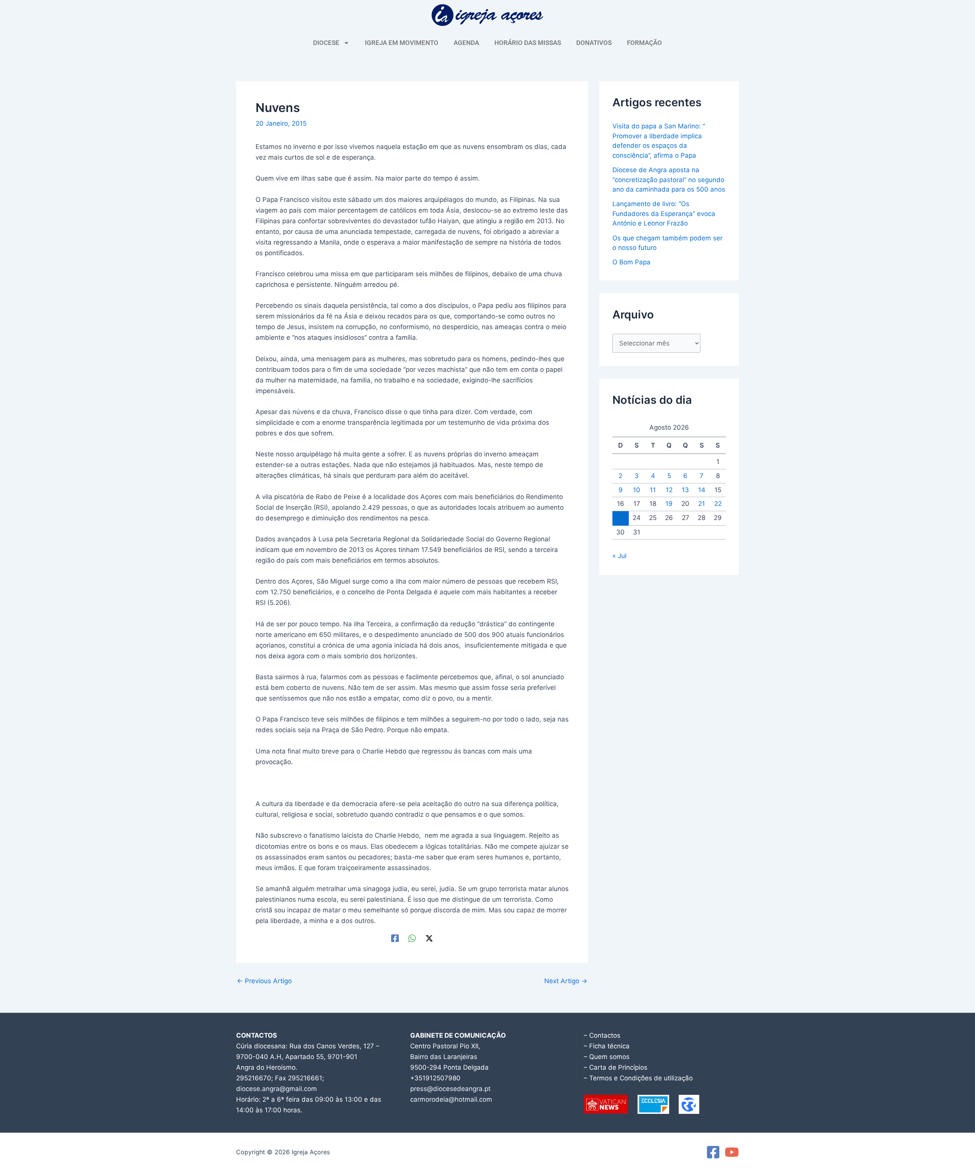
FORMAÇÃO (644, 42)
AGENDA (466, 42)
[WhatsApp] (412, 938)
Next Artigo (565, 981)
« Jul (619, 556)
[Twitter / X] (429, 938)
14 (701, 490)
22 (718, 503)
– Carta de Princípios (615, 1067)
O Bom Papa (631, 262)
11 (653, 490)
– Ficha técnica (607, 1046)
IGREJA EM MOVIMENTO (401, 42)
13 (685, 490)
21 (701, 503)
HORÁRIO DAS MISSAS (527, 42)
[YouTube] (732, 1152)
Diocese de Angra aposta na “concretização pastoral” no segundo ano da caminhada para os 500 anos (668, 179)
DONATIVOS (594, 42)
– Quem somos (607, 1057)
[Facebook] (395, 938)
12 (669, 490)
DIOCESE (326, 42)
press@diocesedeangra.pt (450, 1089)
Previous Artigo (264, 981)
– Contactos (602, 1035)
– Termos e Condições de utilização (638, 1078)
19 (669, 503)
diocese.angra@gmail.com (276, 1089)
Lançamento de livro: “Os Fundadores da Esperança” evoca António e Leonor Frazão (663, 213)
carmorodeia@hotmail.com (451, 1099)
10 (636, 490)
